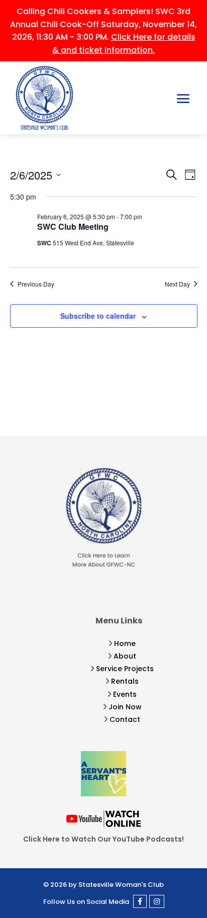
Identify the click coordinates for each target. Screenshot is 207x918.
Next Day (177, 284)
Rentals (125, 681)
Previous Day (36, 284)
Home (125, 643)
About (125, 656)
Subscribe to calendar (98, 316)
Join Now (125, 707)
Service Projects (125, 669)
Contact (125, 719)
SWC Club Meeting (73, 226)
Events (125, 694)
